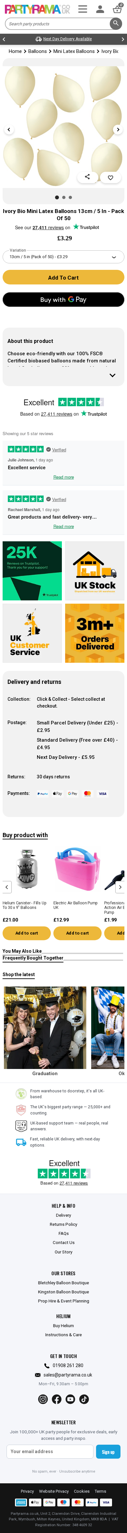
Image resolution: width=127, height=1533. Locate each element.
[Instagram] (43, 1399)
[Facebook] (57, 1399)
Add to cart (26, 933)
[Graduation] (45, 1027)
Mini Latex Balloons (74, 51)
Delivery (63, 1215)
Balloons (37, 51)
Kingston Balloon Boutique (63, 1291)
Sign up (108, 1451)
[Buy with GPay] (63, 299)
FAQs (64, 1233)
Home (15, 51)
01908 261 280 (68, 1365)
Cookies (82, 1491)
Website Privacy (54, 1491)
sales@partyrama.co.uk (68, 1374)
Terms (100, 1491)
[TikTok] (84, 1399)
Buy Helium (63, 1325)
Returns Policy (63, 1224)
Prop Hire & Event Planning (63, 1300)
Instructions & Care (63, 1334)
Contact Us (64, 1242)
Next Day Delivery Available (67, 39)
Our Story (63, 1251)
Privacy (27, 1491)
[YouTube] (70, 1399)
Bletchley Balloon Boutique (63, 1282)
